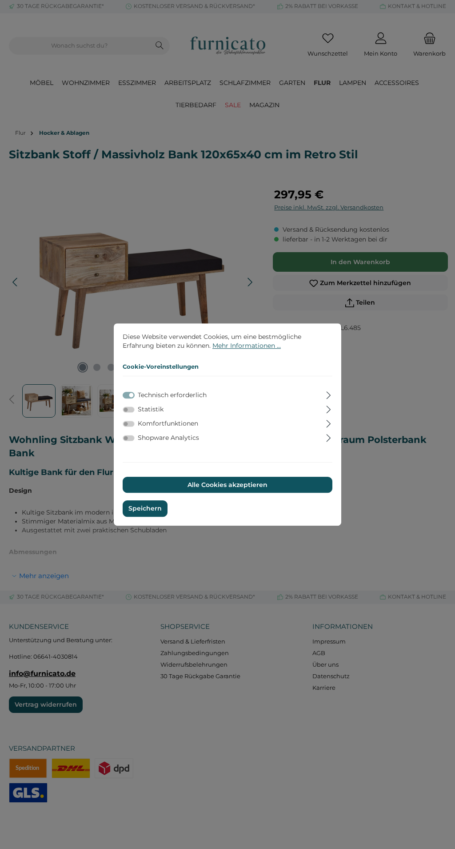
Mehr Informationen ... (246, 345)
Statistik (151, 409)
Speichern (145, 508)
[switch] (129, 409)
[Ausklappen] (328, 394)
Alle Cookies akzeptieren (227, 484)
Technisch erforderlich (172, 394)
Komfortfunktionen (168, 423)
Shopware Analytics (168, 438)
